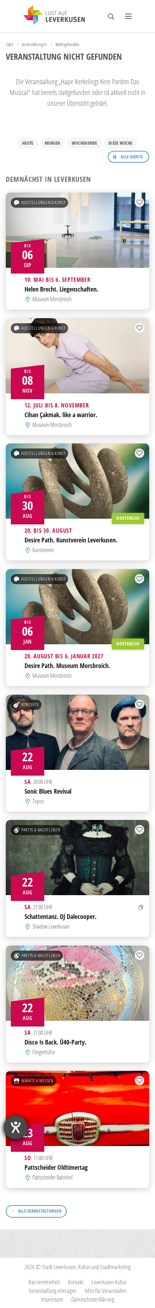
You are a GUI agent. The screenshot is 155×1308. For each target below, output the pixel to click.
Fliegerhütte (43, 1052)
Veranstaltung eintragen (52, 1290)
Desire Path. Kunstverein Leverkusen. (71, 540)
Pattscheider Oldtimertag (56, 1167)
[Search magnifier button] (111, 17)
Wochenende (84, 143)
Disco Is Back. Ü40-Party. (56, 1041)
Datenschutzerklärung (92, 1299)
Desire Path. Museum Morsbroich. (67, 665)
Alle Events (132, 157)
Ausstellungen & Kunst (43, 202)
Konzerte (30, 704)
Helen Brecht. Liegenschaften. (61, 289)
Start (9, 44)
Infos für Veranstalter (106, 1290)
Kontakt (75, 1282)
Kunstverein (43, 550)
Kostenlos (128, 518)
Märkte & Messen (37, 1081)
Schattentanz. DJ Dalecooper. (61, 916)
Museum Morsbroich (52, 299)
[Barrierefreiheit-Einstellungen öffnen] (15, 1127)
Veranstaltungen (34, 44)
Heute (27, 143)
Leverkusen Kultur (109, 1282)
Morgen (52, 143)
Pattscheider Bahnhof (52, 1178)
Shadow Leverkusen (51, 926)
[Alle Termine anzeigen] (140, 907)
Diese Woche (120, 143)
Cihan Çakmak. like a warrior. (61, 414)
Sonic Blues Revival (48, 790)
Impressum (52, 1299)
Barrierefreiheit (44, 1282)
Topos (38, 801)
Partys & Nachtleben (40, 830)
